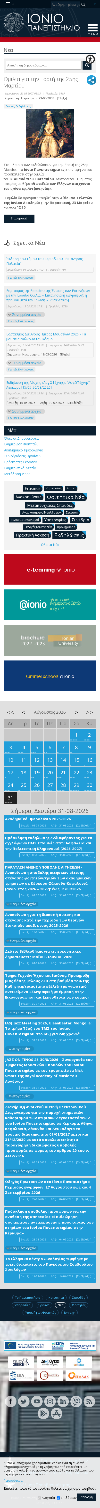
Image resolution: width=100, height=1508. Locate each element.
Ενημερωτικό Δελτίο (20, 468)
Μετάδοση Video (17, 473)
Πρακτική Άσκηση (32, 535)
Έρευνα (44, 1305)
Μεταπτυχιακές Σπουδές (50, 505)
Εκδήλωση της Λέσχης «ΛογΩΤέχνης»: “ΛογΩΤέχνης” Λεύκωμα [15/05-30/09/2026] (48, 385)
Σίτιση (71, 488)
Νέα (12, 430)
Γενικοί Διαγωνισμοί (25, 520)
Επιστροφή (19, 218)
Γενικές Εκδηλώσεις (18, 106)
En (94, 3)
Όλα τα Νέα (50, 544)
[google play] (43, 1413)
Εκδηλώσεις (69, 535)
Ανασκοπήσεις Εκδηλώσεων (41, 512)
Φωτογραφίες (19, 1048)
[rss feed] (89, 1401)
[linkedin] (63, 1401)
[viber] (76, 1401)
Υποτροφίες (55, 519)
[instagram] (50, 1401)
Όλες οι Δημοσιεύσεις (21, 438)
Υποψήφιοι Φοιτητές (40, 1312)
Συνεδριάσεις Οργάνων (23, 456)
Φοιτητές (78, 1305)
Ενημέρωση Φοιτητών (21, 444)
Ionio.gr (69, 1312)
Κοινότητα (56, 1297)
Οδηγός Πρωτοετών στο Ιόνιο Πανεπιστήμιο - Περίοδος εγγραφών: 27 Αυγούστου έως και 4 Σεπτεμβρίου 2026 (48, 1187)
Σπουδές (78, 1297)
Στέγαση (72, 512)
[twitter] (24, 1401)
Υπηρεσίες (22, 1305)
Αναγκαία (48, 1498)
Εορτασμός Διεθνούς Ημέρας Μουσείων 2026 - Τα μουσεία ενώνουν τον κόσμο (46, 336)
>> (89, 712)
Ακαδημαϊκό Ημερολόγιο (23, 450)
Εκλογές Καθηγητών (38, 527)
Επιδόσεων (68, 1498)
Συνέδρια (80, 519)
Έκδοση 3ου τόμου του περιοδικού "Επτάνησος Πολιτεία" (44, 261)
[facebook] (11, 1401)
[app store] (56, 1413)
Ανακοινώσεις (29, 497)
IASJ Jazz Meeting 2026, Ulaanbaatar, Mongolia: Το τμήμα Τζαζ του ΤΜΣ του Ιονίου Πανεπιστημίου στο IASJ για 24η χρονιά (48, 1028)
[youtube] (37, 1401)
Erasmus (33, 488)
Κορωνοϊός (53, 488)
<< (10, 712)
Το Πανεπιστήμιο (27, 1297)
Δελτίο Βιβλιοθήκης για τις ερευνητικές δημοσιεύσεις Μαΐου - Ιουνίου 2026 (43, 954)
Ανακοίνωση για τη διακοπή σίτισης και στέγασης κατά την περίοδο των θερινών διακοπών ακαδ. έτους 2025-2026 (44, 920)
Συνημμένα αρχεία (26, 314)
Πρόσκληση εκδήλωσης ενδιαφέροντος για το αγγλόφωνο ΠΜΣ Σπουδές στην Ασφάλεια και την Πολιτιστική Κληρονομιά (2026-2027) (48, 843)
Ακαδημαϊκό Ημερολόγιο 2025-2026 (38, 818)
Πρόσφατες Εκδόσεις (20, 462)
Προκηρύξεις (66, 527)
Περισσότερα (13, 1481)
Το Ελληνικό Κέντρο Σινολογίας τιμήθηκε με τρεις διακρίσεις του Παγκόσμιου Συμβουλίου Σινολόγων (49, 1264)
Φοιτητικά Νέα (66, 496)
